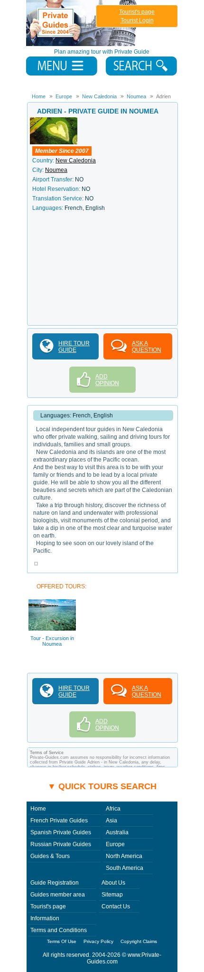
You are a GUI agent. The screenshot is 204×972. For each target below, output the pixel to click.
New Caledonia (76, 160)
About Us (113, 882)
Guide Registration (54, 882)
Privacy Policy (98, 941)
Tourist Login (137, 20)
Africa (113, 808)
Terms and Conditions (58, 930)
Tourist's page (137, 12)
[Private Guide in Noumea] (53, 120)
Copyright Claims (139, 941)
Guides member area (57, 894)
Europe (115, 844)
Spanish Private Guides (60, 832)
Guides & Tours (50, 856)
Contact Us (116, 906)
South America (124, 868)
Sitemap (112, 894)
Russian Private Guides (60, 844)
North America (124, 856)
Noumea (56, 170)
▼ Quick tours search (102, 786)
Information (44, 918)
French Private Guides (59, 820)
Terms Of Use (61, 941)
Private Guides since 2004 (82, 23)
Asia (111, 820)
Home (38, 808)
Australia (117, 832)
